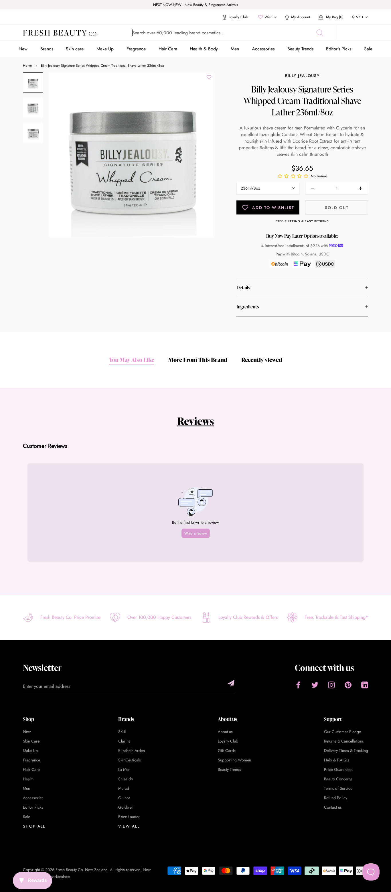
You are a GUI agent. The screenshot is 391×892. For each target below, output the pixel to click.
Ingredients (247, 307)
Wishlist (270, 17)
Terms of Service (338, 788)
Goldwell (125, 807)
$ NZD (357, 17)
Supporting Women (234, 760)
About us (225, 732)
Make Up (105, 49)
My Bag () (334, 17)
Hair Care (168, 49)
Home (27, 65)
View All (129, 826)
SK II (122, 732)
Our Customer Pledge (342, 732)
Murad (123, 788)
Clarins (124, 741)
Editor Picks (33, 807)
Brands (46, 49)
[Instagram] (331, 684)
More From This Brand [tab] (197, 360)
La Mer (124, 769)
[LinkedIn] (364, 684)
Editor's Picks (338, 49)
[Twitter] (314, 684)
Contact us (333, 807)
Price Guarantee (337, 769)
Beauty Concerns (338, 779)
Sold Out (337, 207)
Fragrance (136, 49)
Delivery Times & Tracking (346, 750)
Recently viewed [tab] (261, 360)
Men (235, 49)
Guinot (124, 798)
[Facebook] (298, 684)
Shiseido (125, 779)
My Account (300, 17)
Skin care (75, 49)
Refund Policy (335, 798)
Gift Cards (227, 750)
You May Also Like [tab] (131, 360)
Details (243, 287)
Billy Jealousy (302, 75)
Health (28, 779)
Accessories (263, 49)
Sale (368, 49)
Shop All (34, 826)
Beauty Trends (300, 49)
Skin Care (31, 741)
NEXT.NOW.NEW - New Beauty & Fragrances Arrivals (195, 4)
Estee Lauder (129, 817)
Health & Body (204, 49)
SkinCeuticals (129, 760)
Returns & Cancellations (344, 741)
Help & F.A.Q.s (336, 760)
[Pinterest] (348, 684)
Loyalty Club (238, 17)
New (23, 49)
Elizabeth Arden (131, 750)
